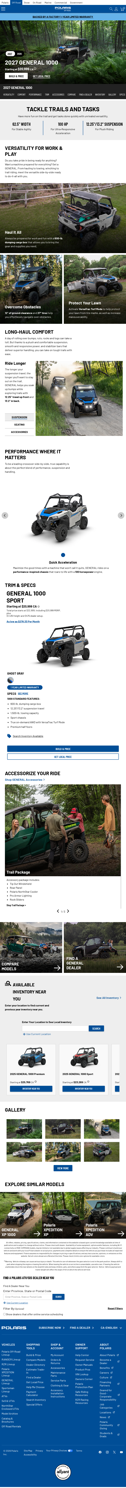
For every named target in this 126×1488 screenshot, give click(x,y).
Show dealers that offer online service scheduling (34, 1314)
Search (96, 1028)
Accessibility (30, 1454)
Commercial (61, 2)
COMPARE (72, 94)
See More (23, 693)
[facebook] (100, 1452)
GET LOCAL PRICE (41, 76)
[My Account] (116, 9)
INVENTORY (100, 94)
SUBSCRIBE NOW (50, 1327)
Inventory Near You (31, 1088)
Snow (27, 2)
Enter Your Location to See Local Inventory (47, 1022)
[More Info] (34, 68)
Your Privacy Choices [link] (56, 1450)
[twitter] (114, 1452)
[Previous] (58, 911)
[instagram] (107, 1452)
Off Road (16, 2)
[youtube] (121, 1452)
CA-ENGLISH (109, 1327)
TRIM (47, 94)
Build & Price (16, 76)
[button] (24, 1129)
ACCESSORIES (58, 94)
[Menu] (3, 9)
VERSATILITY (8, 94)
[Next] (67, 911)
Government (76, 2)
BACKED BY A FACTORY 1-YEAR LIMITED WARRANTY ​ (63, 16)
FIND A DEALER (85, 94)
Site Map (28, 1450)
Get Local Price (63, 757)
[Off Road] (63, 9)
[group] (63, 846)
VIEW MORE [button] (63, 1168)
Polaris (5, 2)
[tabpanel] (63, 675)
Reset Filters (115, 1308)
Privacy (39, 1450)
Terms (79, 1450)
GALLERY (112, 94)
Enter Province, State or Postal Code (27, 1291)
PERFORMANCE (35, 94)
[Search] (111, 9)
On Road (37, 2)
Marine (48, 2)
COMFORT (22, 94)
